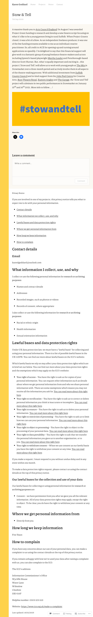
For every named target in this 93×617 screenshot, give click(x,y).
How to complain (25, 241)
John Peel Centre (64, 76)
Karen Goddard (19, 4)
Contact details (24, 209)
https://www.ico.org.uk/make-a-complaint (41, 606)
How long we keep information (31, 235)
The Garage (63, 79)
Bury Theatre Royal (27, 79)
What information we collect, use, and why (37, 215)
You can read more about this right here (48, 413)
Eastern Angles (45, 79)
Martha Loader (55, 58)
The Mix (81, 65)
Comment (81, 181)
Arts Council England (46, 29)
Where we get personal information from (36, 228)
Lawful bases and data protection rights (36, 222)
